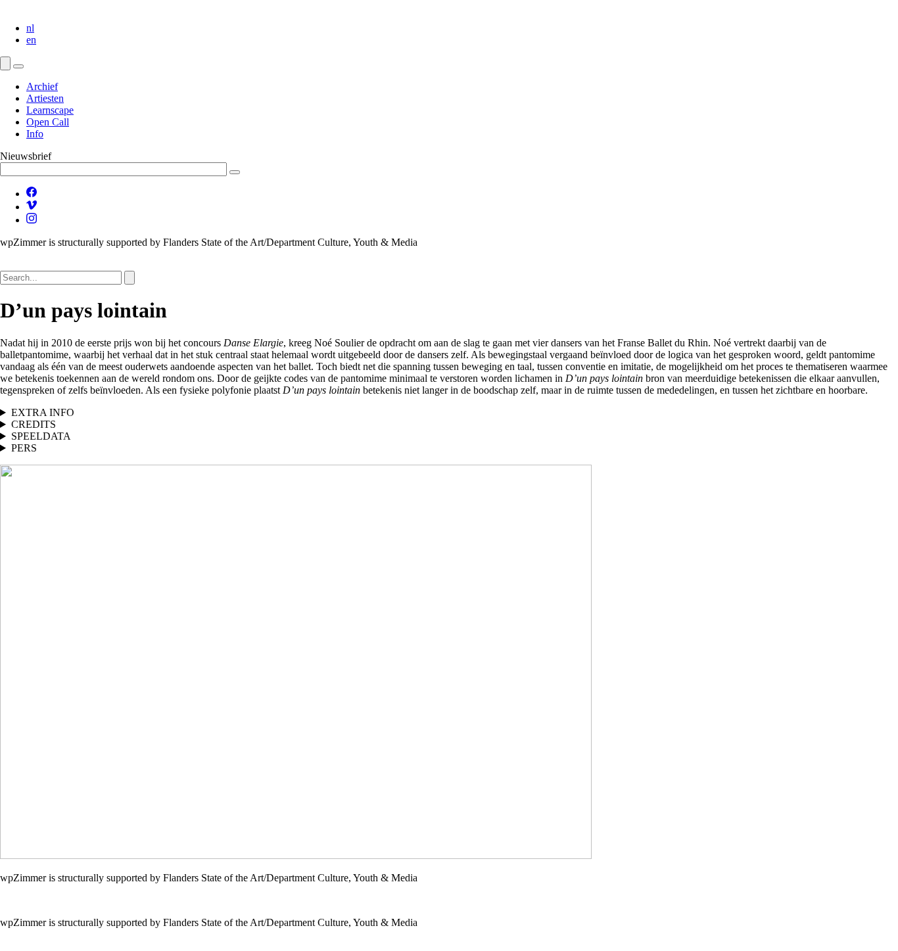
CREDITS (33, 424)
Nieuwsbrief (25, 156)
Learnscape (50, 110)
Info (34, 133)
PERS (24, 447)
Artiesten (45, 98)
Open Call (47, 122)
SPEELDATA (41, 436)
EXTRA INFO (42, 412)
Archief (42, 86)
